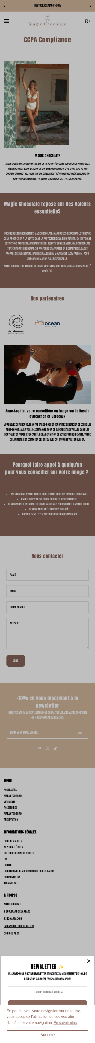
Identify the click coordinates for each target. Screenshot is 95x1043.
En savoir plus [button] (65, 1023)
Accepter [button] (48, 1035)
